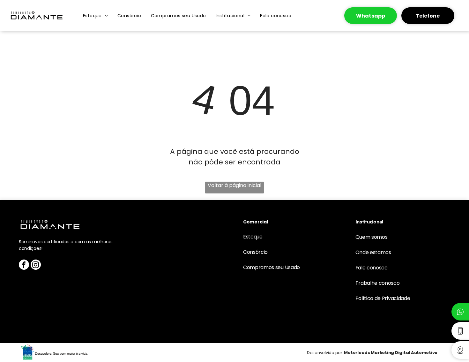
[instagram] (36, 265)
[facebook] (24, 265)
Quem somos (371, 237)
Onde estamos (373, 252)
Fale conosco (371, 267)
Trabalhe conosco (377, 283)
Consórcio (255, 252)
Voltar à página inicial (234, 185)
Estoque (253, 236)
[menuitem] (95, 15)
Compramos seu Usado (271, 267)
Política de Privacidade (382, 298)
